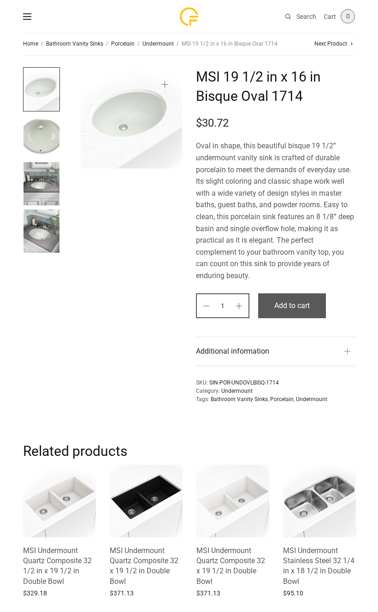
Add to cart (292, 305)
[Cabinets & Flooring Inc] (189, 16)
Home (30, 44)
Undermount (158, 44)
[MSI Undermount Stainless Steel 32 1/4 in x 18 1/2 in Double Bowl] (319, 501)
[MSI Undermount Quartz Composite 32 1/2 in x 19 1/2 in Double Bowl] (59, 501)
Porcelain (123, 44)
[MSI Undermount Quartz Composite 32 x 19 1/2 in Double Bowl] (146, 501)
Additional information (232, 351)
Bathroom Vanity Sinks (74, 44)
